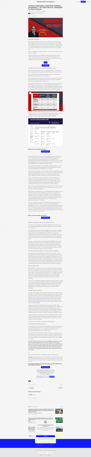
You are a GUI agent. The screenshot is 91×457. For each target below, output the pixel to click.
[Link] (27, 149)
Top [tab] (29, 406)
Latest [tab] (32, 406)
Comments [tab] (30, 394)
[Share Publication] (79, 2)
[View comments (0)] (32, 16)
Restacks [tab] (34, 394)
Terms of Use (50, 438)
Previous (31, 387)
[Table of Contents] (1, 228)
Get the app (50, 452)
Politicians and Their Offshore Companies (35, 413)
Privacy (46, 450)
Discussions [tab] (35, 406)
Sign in (88, 1)
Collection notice (53, 450)
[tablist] (32, 395)
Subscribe (83, 1)
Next (60, 387)
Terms (49, 450)
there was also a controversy (45, 300)
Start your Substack (43, 452)
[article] (45, 412)
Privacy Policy (53, 439)
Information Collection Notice (45, 439)
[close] (54, 421)
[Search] (77, 2)
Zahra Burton (35, 414)
